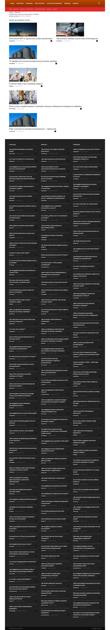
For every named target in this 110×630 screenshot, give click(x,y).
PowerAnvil (11, 190)
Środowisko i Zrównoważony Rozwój (17, 58)
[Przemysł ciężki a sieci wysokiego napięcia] (25, 75)
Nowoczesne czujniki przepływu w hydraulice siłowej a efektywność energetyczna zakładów (45, 106)
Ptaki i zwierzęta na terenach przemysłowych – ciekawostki (32, 129)
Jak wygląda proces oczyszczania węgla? (23, 413)
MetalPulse (11, 200)
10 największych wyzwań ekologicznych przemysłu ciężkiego (33, 61)
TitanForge (11, 265)
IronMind (11, 511)
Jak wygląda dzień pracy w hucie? (20, 544)
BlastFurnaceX (44, 605)
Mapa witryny (40, 3)
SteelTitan (11, 255)
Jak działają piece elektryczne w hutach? (54, 493)
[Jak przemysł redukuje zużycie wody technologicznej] (77, 29)
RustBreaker (12, 323)
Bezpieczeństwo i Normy (15, 35)
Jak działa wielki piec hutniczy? (51, 583)
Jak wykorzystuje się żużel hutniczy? (53, 159)
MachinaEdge (12, 108)
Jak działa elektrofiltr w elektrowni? (53, 478)
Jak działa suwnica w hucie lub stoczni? (54, 282)
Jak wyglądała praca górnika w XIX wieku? (55, 441)
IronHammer (12, 131)
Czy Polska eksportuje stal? (50, 556)
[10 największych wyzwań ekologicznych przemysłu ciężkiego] (33, 52)
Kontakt (75, 3)
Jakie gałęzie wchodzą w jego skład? (21, 225)
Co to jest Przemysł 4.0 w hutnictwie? (21, 159)
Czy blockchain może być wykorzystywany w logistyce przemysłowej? (50, 360)
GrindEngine (12, 220)
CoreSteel (11, 284)
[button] (99, 3)
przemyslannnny (13, 591)
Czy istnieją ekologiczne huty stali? (52, 511)
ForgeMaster (12, 40)
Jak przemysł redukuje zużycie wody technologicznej (77, 39)
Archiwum (19, 3)
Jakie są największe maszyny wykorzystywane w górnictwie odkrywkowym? (19, 480)
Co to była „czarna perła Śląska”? (20, 579)
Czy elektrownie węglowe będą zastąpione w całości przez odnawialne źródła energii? (54, 431)
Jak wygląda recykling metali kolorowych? (23, 499)
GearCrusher (12, 153)
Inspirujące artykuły (96, 628)
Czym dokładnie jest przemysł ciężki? (53, 519)
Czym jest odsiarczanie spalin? (19, 253)
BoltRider (11, 86)
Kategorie (29, 3)
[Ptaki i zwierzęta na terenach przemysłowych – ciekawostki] (32, 120)
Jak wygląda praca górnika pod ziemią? (54, 486)
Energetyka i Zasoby (61, 35)
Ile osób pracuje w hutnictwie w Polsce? (22, 356)
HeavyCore (11, 368)
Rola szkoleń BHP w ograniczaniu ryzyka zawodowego (30, 39)
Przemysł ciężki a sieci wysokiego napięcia (25, 84)
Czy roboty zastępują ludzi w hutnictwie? (22, 561)
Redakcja (67, 3)
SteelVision (11, 472)
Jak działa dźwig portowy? (82, 241)
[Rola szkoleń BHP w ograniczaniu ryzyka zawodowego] (30, 29)
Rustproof (11, 227)
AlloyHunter (12, 161)
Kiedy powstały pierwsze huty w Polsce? (54, 255)
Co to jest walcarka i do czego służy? (85, 204)
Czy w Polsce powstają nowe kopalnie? (86, 489)
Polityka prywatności (54, 3)
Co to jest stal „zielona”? (17, 329)
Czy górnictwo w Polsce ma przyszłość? (22, 536)
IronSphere (43, 495)
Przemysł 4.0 (12, 103)
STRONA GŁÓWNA (25, 16)
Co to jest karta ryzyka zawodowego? (85, 167)
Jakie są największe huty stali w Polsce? (86, 149)
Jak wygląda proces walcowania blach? (86, 249)
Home (12, 3)
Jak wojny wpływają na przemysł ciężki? (86, 556)
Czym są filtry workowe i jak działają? (21, 431)
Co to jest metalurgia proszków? (84, 266)
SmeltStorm (12, 210)
